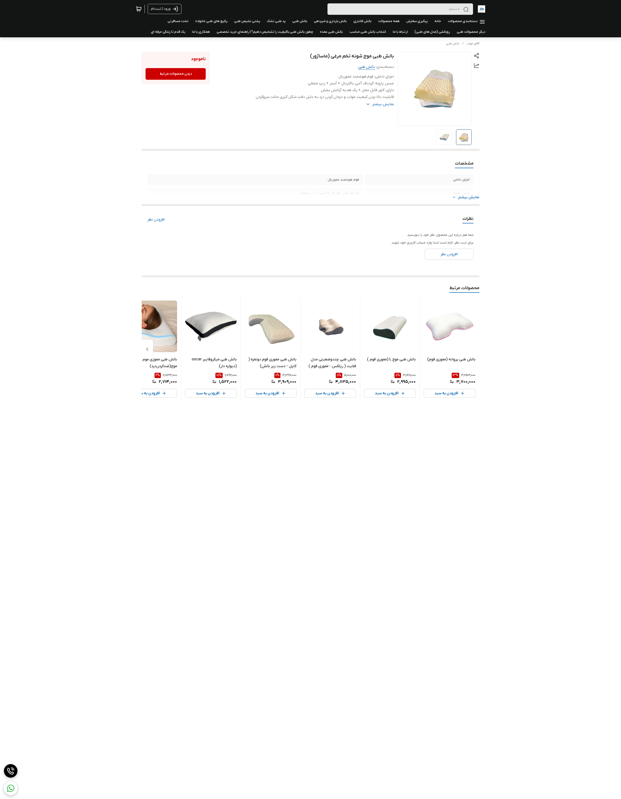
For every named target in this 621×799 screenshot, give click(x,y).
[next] (147, 349)
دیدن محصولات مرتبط (176, 73)
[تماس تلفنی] (10, 771)
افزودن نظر (156, 219)
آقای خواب (472, 44)
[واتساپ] (10, 788)
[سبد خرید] (139, 9)
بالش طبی (452, 44)
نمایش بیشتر (468, 197)
